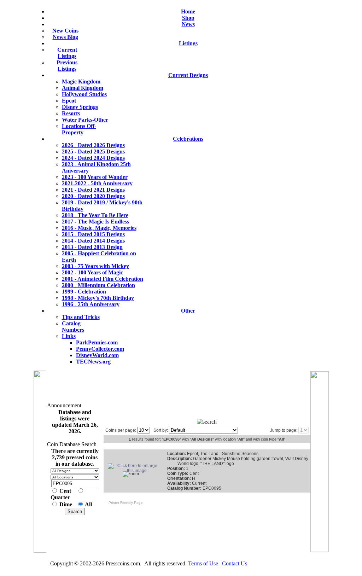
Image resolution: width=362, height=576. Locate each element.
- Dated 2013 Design (92, 247)
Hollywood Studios (84, 94)
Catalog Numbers (73, 326)
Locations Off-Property (79, 129)
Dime (65, 504)
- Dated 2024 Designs (93, 158)
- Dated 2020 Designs (93, 196)
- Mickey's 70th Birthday (98, 298)
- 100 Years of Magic (92, 272)
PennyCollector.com (100, 349)
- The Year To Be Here (95, 215)
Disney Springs (80, 107)
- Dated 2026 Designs (93, 145)
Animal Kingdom (82, 88)
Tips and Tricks (81, 317)
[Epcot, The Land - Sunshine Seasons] (134, 470)
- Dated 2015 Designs (93, 234)
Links (69, 336)
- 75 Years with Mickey (95, 266)
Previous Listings (67, 65)
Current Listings (67, 53)
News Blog (65, 37)
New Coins (65, 31)
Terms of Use (203, 563)
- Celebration (84, 292)
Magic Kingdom (81, 81)
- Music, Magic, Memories (99, 228)
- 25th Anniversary (90, 304)
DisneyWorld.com (97, 355)
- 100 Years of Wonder (95, 177)
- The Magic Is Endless (95, 222)
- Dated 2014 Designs (93, 241)
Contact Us (234, 563)
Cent (65, 491)
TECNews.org (93, 362)
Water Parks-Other (85, 120)
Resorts (71, 113)
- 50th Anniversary (97, 183)
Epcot (69, 101)
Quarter (60, 497)
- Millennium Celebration (98, 285)
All (88, 504)
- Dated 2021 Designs (93, 190)
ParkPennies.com (97, 342)
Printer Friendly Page (124, 503)
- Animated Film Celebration (102, 279)
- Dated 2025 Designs (93, 152)
